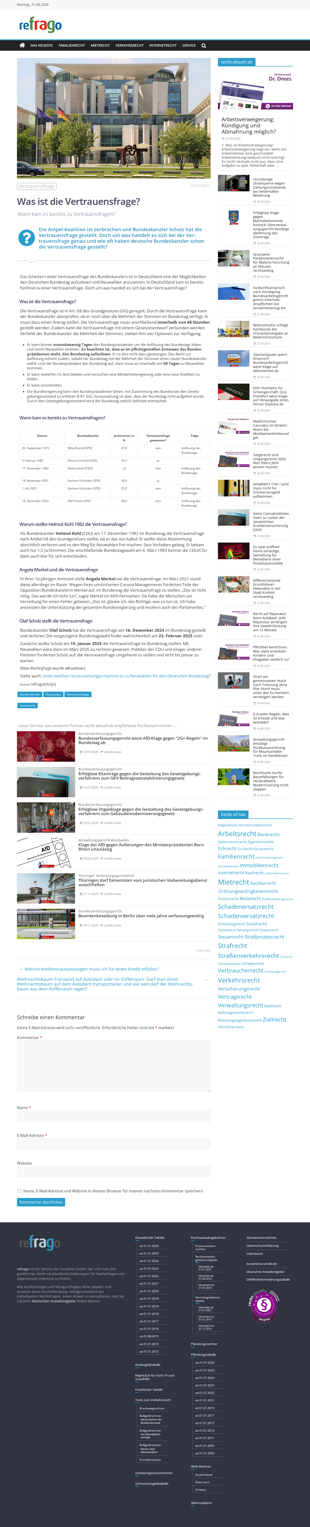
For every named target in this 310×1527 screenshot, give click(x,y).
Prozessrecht (228, 899)
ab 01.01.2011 (204, 1438)
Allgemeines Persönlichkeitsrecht (245, 825)
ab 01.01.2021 (149, 1284)
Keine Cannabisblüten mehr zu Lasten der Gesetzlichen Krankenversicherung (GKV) (271, 521)
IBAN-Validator (201, 1503)
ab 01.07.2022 (204, 1393)
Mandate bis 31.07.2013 (206, 1286)
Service (189, 45)
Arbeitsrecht (237, 833)
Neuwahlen (53, 694)
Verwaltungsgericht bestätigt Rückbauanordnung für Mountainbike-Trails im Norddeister (270, 747)
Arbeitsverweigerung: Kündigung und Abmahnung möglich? (249, 125)
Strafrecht (232, 945)
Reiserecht (250, 898)
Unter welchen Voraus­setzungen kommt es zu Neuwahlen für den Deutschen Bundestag (125, 676)
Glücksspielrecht (228, 866)
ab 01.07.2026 (204, 1363)
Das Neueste (42, 45)
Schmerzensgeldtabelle (151, 1483)
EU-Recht (245, 849)
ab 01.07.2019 (149, 1299)
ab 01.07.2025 (204, 1370)
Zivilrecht (274, 1019)
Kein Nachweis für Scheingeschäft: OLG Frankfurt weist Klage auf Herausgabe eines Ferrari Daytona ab (271, 396)
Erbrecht (227, 848)
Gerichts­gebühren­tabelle (208, 1299)
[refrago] (22, 45)
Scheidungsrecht (231, 923)
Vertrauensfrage (78, 694)
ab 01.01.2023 (149, 1269)
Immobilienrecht (259, 865)
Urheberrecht (253, 963)
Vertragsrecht (235, 996)
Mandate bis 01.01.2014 (206, 1318)
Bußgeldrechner (151, 1419)
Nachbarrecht (263, 883)
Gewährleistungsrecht (269, 857)
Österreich (202, 1482)
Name (24, 1107)
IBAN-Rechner (201, 1466)
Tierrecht (286, 957)
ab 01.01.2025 (149, 1253)
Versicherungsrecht (239, 989)
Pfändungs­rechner (204, 1344)
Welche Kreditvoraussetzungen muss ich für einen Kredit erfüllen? (89, 969)
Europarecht (264, 849)
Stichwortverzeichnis (261, 1237)
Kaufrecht (254, 872)
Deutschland (203, 1475)
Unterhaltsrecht (229, 964)
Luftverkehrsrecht (277, 873)
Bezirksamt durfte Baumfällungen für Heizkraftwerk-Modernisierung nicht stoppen (270, 780)
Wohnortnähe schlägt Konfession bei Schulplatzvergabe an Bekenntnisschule (270, 331)
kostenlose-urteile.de (262, 1264)
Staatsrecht (27, 705)
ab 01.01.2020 (149, 1291)
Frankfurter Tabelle (149, 1389)
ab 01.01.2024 (149, 1261)
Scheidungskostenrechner (154, 1473)
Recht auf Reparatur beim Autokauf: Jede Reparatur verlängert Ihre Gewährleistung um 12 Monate (270, 621)
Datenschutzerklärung (263, 1245)
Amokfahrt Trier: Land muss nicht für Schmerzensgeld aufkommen (271, 490)
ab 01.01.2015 (149, 1344)
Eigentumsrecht (261, 841)
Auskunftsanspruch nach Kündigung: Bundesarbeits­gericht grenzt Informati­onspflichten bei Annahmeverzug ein (270, 297)
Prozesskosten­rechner (205, 1247)
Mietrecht (100, 45)
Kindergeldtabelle (147, 1364)
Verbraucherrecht (241, 970)
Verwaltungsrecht (240, 1005)
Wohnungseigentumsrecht (240, 1020)
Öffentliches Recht (231, 1027)
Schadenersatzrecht (246, 906)
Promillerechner (150, 1460)
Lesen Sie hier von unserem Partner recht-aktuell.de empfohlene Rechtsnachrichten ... (97, 725)
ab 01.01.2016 (149, 1329)
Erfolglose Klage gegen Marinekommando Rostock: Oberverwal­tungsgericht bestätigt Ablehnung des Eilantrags (271, 224)
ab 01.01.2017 (149, 1321)
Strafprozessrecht (264, 936)
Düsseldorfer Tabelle (149, 1237)
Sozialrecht (256, 923)
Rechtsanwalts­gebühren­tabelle (206, 1258)
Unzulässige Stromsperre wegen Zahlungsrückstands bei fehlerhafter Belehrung (269, 187)
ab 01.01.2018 (149, 1314)
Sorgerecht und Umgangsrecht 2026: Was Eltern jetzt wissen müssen (270, 460)
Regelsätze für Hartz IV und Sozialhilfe (154, 1377)
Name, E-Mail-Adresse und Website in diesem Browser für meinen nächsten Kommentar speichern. (113, 1191)
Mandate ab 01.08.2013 (206, 1277)
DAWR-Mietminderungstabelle (268, 1279)
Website (24, 1163)
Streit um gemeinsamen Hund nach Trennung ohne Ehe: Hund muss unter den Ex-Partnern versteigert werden (271, 686)
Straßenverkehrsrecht (248, 955)
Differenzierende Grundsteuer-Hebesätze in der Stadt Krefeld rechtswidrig (267, 588)
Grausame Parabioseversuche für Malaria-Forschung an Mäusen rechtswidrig (271, 262)
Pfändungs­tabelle (203, 1354)
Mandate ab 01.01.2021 (206, 1268)
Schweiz (200, 1490)
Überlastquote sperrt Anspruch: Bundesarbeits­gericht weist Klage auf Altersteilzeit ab (270, 362)
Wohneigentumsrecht (235, 1012)
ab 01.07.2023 (204, 1385)
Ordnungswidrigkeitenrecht (248, 891)
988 (207, 950)
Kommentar (29, 1037)
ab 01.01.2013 (149, 1351)
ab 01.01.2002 (204, 1453)
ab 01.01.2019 (149, 1306)
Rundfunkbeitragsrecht (277, 899)
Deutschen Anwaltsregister (54, 1301)
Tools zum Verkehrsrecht (153, 1400)
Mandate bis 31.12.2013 (206, 1327)
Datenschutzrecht (232, 841)
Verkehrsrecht (130, 45)
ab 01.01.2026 (149, 1246)
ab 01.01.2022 (149, 1276)
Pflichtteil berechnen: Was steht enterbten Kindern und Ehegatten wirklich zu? (271, 653)
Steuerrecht (231, 936)
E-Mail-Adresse (32, 1135)
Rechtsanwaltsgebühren (208, 1237)
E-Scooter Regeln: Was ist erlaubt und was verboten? (271, 718)
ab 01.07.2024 (204, 1378)
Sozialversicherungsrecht (238, 930)
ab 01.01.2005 (204, 1446)
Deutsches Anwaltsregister (266, 1271)
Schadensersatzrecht (246, 916)
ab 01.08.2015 (149, 1336)
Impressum (255, 1253)
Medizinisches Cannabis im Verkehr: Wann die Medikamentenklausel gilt (271, 429)
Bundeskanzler (30, 694)
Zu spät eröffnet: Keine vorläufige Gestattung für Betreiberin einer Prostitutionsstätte (268, 555)
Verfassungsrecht (275, 971)
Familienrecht (72, 45)
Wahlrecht (272, 1006)
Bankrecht (268, 834)
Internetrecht (163, 45)
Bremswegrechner (152, 1408)
